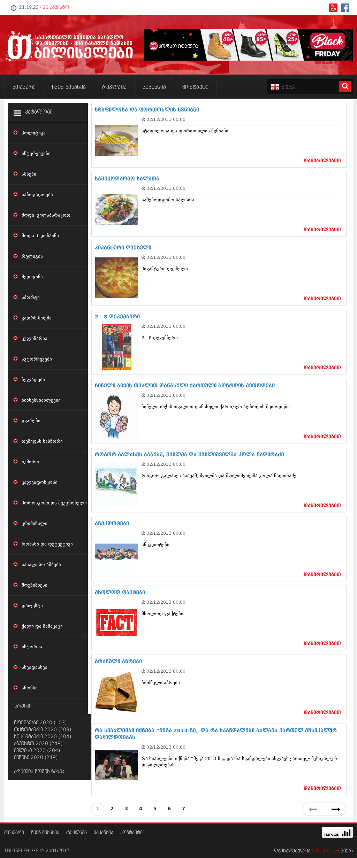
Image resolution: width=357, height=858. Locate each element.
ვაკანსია (103, 832)
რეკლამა (76, 832)
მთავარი (14, 832)
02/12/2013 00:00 (165, 119)
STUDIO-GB (325, 851)
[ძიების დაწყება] (345, 86)
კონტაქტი (131, 832)
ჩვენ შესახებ (45, 832)
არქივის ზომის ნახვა (39, 771)
